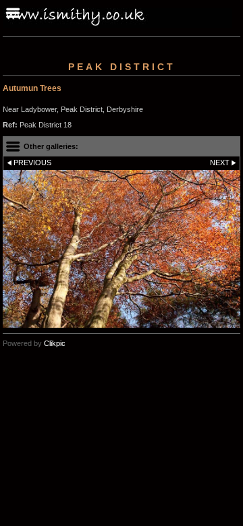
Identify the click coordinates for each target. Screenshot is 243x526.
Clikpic (54, 343)
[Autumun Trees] (121, 249)
